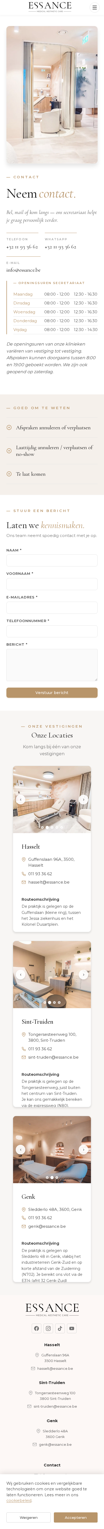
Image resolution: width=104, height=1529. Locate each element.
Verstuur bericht (51, 692)
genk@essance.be (47, 1226)
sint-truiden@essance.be (53, 1057)
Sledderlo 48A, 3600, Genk (55, 1209)
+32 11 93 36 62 (22, 247)
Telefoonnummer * (27, 621)
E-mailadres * (22, 597)
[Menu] (95, 7)
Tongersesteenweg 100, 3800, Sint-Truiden (52, 1037)
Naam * (14, 550)
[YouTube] (72, 1328)
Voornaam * (19, 573)
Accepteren (76, 1517)
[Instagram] (48, 1328)
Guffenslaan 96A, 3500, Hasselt (51, 862)
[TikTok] (60, 1328)
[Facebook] (36, 1328)
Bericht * (16, 644)
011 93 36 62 (40, 873)
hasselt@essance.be (49, 882)
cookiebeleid (18, 1500)
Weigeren (29, 1517)
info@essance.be (23, 270)
